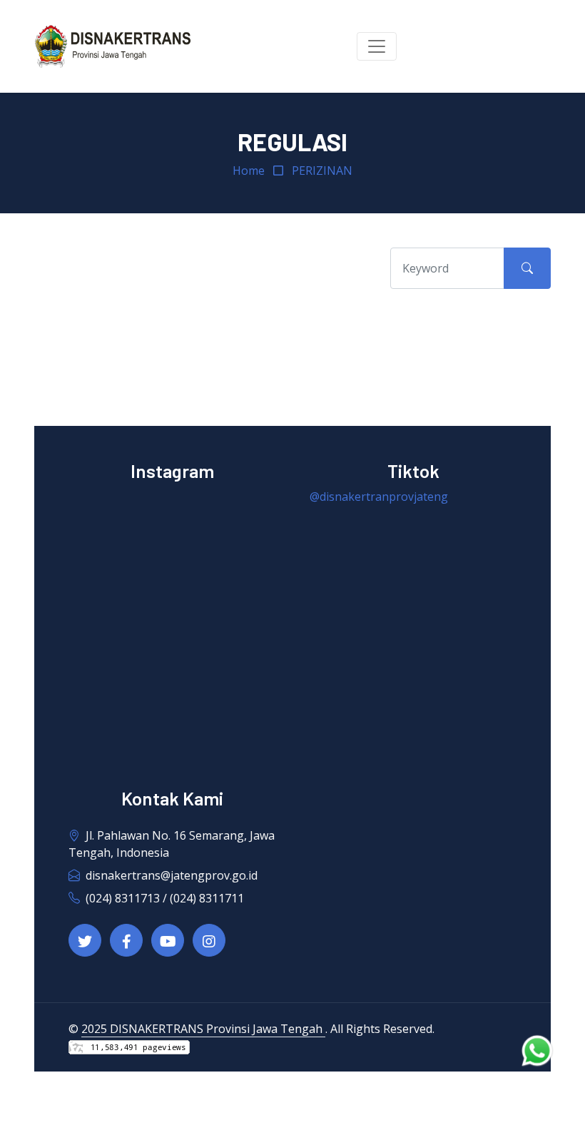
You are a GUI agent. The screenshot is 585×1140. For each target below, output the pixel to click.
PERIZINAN (322, 170)
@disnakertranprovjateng (379, 496)
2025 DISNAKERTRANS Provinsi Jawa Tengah (203, 1029)
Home (249, 170)
